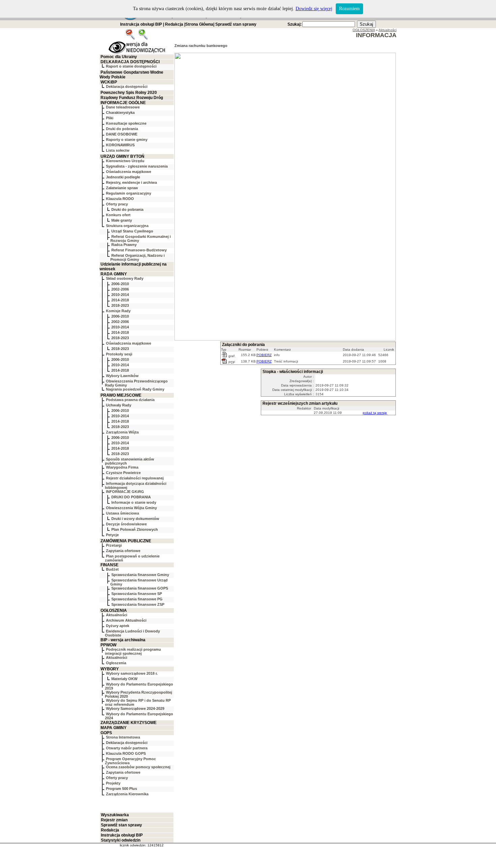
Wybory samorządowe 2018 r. (132, 673)
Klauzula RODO (120, 199)
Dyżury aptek (117, 626)
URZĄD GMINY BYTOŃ (122, 156)
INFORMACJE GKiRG (125, 492)
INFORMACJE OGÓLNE (123, 102)
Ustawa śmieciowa (122, 513)
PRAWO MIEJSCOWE (121, 395)
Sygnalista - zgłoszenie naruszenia (137, 166)
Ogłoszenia (116, 663)
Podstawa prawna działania (130, 400)
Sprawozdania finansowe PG (137, 599)
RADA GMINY (114, 274)
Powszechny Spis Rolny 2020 (129, 92)
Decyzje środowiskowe (126, 524)
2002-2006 (120, 289)
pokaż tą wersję (375, 413)
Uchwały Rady (118, 405)
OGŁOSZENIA (114, 610)
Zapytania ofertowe (123, 551)
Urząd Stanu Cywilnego (132, 231)
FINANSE (109, 565)
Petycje (112, 535)
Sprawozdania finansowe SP (136, 594)
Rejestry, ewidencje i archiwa (131, 182)
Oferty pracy (117, 204)
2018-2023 (120, 305)
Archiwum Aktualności (126, 620)
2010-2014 (120, 295)
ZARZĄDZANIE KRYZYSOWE (129, 722)
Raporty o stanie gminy (126, 140)
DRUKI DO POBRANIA (131, 497)
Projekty (113, 783)
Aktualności (116, 615)
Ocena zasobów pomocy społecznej (138, 767)
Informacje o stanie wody (133, 502)
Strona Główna (199, 24)
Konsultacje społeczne (126, 123)
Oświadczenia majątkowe (128, 172)
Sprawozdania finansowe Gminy (140, 575)
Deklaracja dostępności (126, 86)
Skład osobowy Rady (124, 278)
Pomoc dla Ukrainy (119, 56)
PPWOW (108, 645)
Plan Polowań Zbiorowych (134, 529)
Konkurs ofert (118, 215)
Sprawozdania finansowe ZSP (137, 604)
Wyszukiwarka (115, 815)
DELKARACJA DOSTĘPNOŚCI (130, 61)
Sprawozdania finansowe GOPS (139, 588)
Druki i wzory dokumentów (135, 519)
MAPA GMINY (114, 727)
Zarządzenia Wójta (122, 432)
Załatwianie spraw (122, 188)
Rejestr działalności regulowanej (135, 478)
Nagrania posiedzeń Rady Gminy (135, 389)
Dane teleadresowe (123, 107)
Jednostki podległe (123, 177)
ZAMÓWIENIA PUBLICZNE (126, 541)
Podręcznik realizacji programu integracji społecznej (133, 651)
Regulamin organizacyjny (128, 193)
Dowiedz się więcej (314, 8)
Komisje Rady (118, 311)
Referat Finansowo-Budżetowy (139, 250)
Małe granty (121, 220)
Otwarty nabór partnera (126, 748)
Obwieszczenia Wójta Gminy (131, 508)
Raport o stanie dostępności (131, 66)
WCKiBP (109, 82)
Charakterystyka (120, 112)
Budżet (112, 569)
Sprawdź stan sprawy (235, 24)
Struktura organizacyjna (127, 226)
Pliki (109, 118)
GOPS (106, 732)
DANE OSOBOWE (121, 134)
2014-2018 (120, 300)
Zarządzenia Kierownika (127, 794)
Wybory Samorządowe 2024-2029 (135, 708)
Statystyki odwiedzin (120, 840)
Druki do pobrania (122, 129)
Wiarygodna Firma (122, 467)
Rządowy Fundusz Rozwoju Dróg (132, 97)
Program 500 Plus (121, 789)
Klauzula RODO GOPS (126, 753)
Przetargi (114, 545)
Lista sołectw (118, 150)
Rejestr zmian (114, 820)
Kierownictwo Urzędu (125, 161)
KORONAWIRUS (120, 145)
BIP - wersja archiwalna (123, 640)
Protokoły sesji (119, 354)
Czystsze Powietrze (123, 473)
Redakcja (174, 24)
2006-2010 (120, 284)
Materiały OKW (124, 679)
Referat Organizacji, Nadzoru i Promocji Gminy (137, 257)
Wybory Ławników (122, 376)
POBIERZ (264, 355)
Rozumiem (349, 8)
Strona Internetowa (123, 737)
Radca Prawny (124, 245)
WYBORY (110, 669)
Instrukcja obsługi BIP (141, 24)
